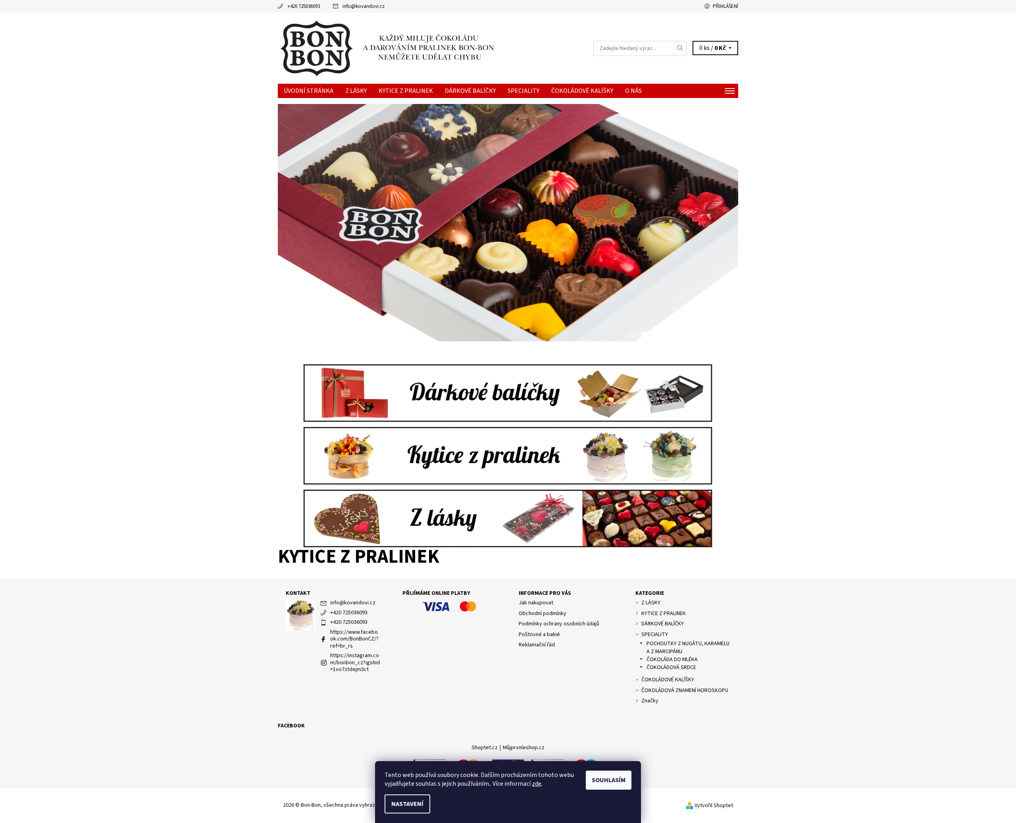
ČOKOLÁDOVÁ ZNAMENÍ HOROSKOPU (684, 690)
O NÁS (633, 91)
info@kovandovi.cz (364, 6)
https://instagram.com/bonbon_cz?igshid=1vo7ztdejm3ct (355, 662)
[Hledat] (680, 48)
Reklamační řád (537, 645)
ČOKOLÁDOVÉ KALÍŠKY (582, 91)
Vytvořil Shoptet (714, 806)
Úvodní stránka (308, 91)
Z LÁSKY (356, 91)
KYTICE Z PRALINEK (406, 91)
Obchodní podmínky (542, 613)
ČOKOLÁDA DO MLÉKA (672, 659)
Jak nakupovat (536, 603)
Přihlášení (725, 6)
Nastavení (407, 804)
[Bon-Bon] (393, 47)
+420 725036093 (303, 6)
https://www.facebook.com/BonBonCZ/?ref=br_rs (354, 639)
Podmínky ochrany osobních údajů (559, 624)
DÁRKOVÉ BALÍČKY (470, 91)
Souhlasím (608, 780)
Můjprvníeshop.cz (524, 747)
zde (536, 783)
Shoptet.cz (484, 747)
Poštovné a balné (539, 634)
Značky (649, 701)
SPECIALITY (523, 91)
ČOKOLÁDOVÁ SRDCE (671, 667)
